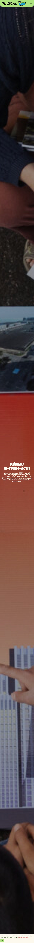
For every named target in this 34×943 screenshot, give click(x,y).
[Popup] (31, 3)
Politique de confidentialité (23, 937)
